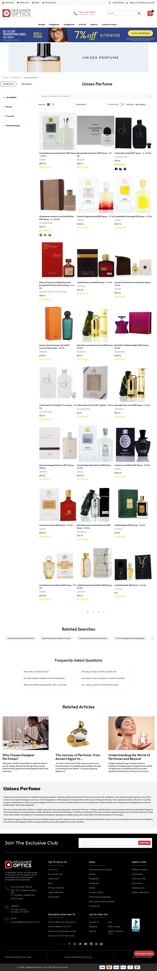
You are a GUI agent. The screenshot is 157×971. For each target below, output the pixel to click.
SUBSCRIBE (144, 843)
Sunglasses (94, 879)
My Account (137, 883)
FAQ (110, 922)
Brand (9, 107)
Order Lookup (114, 926)
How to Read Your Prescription (62, 922)
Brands (92, 874)
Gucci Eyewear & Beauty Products (21, 638)
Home (6, 78)
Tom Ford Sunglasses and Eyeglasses (130, 638)
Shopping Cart (138, 888)
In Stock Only (113, 104)
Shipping (93, 926)
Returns (92, 931)
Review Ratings (13, 126)
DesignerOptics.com (36, 967)
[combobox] (124, 13)
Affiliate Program (139, 869)
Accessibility (53, 897)
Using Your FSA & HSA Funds (61, 936)
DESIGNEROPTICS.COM (18, 957)
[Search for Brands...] (150, 96)
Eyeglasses (94, 883)
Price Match (137, 874)
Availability (11, 97)
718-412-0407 (87, 12)
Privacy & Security (56, 888)
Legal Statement (55, 892)
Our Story (52, 869)
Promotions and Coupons (100, 869)
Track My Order (139, 879)
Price (10, 116)
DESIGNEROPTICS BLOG (78, 957)
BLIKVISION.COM (142, 957)
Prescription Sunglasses (100, 897)
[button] (45, 167)
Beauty (94, 24)
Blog (50, 883)
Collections (16, 78)
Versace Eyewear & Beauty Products (93, 638)
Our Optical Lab (55, 874)
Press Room (53, 879)
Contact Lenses (109, 24)
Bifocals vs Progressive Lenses (62, 931)
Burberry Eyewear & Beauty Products (56, 638)
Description (27, 84)
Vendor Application (140, 892)
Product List (8, 84)
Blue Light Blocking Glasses (101, 901)
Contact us (94, 922)
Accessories (94, 906)
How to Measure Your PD (59, 926)
